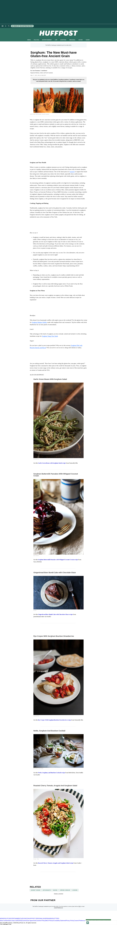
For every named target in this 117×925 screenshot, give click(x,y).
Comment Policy (40, 920)
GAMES (88, 39)
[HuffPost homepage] (20, 917)
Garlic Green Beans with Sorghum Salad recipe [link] (52, 463)
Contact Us (14, 920)
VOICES (80, 39)
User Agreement (31, 920)
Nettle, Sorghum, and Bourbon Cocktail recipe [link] (51, 772)
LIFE (56, 39)
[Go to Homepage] (87, 922)
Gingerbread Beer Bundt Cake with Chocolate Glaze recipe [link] (55, 614)
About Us (2, 920)
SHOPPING (63, 39)
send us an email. (77, 81)
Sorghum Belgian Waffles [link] (39, 322)
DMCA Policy (49, 920)
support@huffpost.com (58, 907)
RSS (18, 920)
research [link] (72, 171)
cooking (75, 890)
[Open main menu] (3, 26)
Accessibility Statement (59, 920)
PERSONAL (72, 39)
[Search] (9, 26)
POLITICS (36, 39)
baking (55, 890)
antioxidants (47, 890)
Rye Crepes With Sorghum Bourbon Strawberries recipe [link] (54, 720)
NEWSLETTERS (54, 918)
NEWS (29, 39)
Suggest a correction (58, 893)
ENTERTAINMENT (47, 39)
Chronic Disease (65, 890)
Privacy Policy (70, 920)
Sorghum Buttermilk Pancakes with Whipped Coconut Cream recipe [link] (58, 559)
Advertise (8, 920)
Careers (24, 920)
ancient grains (35, 890)
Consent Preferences (80, 920)
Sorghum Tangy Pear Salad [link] (50, 336)
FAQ (80, 906)
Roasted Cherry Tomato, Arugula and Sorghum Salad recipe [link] (55, 863)
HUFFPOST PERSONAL (35, 918)
